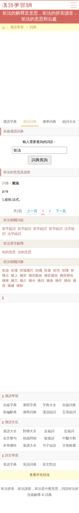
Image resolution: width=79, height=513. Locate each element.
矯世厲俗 (51, 275)
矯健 (11, 286)
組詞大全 (69, 122)
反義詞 (49, 431)
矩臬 (47, 270)
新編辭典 (10, 412)
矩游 (5, 270)
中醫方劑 (69, 438)
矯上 (14, 275)
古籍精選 (69, 445)
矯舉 (5, 281)
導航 (74, 5)
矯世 (23, 275)
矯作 (58, 281)
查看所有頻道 (39, 475)
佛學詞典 (49, 122)
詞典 (33, 27)
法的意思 (24, 252)
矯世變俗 (66, 275)
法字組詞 (14, 234)
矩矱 (14, 270)
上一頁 (32, 211)
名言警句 (10, 438)
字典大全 (49, 405)
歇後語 (49, 438)
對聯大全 (29, 431)
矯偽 (49, 281)
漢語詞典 (29, 122)
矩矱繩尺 (26, 270)
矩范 (56, 270)
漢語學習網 (21, 5)
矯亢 (14, 281)
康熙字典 (29, 405)
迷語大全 (10, 431)
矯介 (23, 281)
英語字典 (10, 464)
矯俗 (67, 281)
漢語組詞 (49, 412)
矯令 (32, 281)
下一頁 (61, 211)
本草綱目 (10, 445)
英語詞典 (29, 464)
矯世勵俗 (35, 275)
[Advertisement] (39, 74)
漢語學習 (17, 27)
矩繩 (38, 270)
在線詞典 (69, 405)
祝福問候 (29, 438)
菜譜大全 (29, 445)
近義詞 (69, 431)
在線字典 (10, 405)
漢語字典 (10, 122)
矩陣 (65, 270)
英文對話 (49, 464)
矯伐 (40, 281)
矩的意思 (9, 252)
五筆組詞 (69, 412)
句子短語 (49, 445)
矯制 (19, 286)
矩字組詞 (9, 229)
